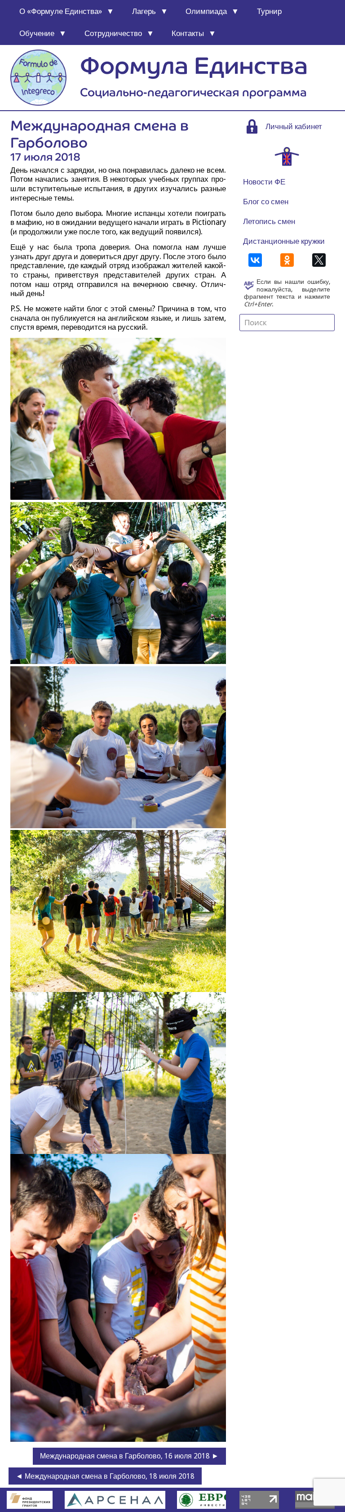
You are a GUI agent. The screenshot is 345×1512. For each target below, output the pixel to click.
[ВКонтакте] (255, 260)
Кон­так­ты (188, 33)
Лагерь (144, 11)
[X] (319, 260)
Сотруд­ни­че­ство (113, 33)
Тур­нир (269, 11)
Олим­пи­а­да (206, 11)
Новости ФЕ (264, 181)
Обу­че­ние (36, 33)
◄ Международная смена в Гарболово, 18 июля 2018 (105, 1476)
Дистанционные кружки (284, 241)
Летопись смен (269, 221)
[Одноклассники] (287, 260)
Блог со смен (265, 201)
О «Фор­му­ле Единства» (60, 11)
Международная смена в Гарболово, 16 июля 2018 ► (129, 1456)
